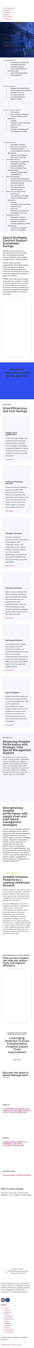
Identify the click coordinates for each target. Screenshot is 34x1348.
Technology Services (10, 142)
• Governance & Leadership (19, 62)
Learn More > (10, 459)
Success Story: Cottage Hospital (17, 1175)
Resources (7, 12)
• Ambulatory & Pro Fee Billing (20, 123)
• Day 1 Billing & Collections (19, 114)
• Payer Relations (16, 75)
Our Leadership (9, 8)
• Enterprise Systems (17, 149)
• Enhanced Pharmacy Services (21, 90)
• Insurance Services (17, 95)
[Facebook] (7, 1300)
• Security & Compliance (18, 147)
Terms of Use (16, 1345)
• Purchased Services (17, 97)
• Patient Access (15, 125)
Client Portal (8, 17)
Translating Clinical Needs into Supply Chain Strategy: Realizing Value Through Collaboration (17, 1110)
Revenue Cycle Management (12, 110)
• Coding (13, 121)
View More (6, 1077)
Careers (6, 14)
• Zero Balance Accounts (18, 131)
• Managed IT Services (17, 144)
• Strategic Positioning (18, 64)
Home (7, 1308)
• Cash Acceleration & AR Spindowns (17, 117)
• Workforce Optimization (19, 73)
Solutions (7, 10)
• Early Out (13, 127)
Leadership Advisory (10, 60)
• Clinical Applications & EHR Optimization (19, 152)
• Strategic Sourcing (17, 92)
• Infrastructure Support (18, 155)
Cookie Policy (9, 1319)
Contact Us (7, 19)
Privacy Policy (6, 1345)
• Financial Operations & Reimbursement (17, 70)
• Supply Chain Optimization (20, 88)
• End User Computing (18, 157)
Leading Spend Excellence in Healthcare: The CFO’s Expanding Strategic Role (15, 1143)
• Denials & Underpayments (19, 129)
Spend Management (10, 86)
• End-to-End (14, 112)
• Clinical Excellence (17, 66)
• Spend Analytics (16, 99)
